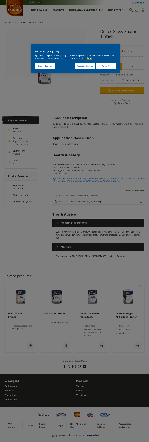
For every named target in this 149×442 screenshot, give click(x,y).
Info (89, 58)
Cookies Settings (45, 66)
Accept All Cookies (85, 66)
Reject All (106, 66)
